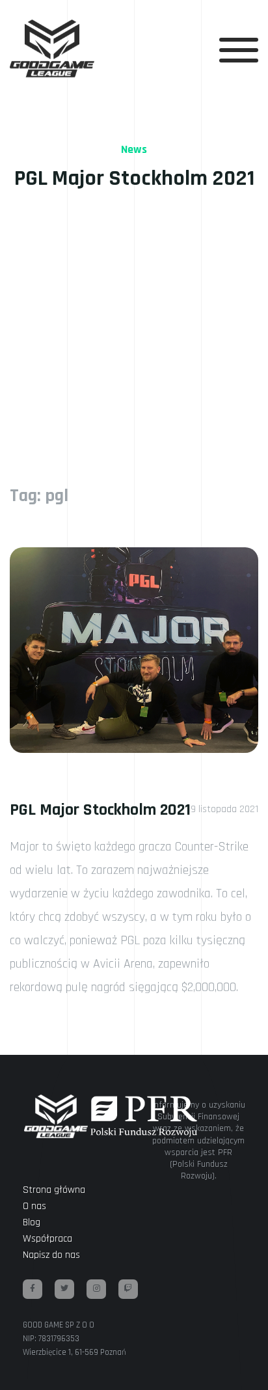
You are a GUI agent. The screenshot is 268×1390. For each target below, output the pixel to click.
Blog (31, 1222)
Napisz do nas (51, 1255)
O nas (34, 1206)
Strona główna (54, 1190)
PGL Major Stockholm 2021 (100, 810)
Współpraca (47, 1239)
